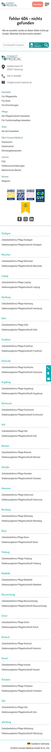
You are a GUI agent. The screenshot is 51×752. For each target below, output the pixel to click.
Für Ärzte (6, 101)
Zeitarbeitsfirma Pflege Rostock (17, 643)
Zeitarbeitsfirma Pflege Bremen (16, 452)
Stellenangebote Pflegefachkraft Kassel (20, 669)
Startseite (6, 92)
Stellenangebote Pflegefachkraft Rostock (21, 648)
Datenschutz (8, 146)
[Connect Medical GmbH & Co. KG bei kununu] (11, 195)
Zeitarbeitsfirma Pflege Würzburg (17, 728)
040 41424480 (14, 76)
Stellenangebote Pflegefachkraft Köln (19, 329)
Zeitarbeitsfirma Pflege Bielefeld (17, 580)
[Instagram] (25, 219)
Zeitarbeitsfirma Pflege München (17, 261)
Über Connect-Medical (12, 137)
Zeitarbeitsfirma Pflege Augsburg (17, 388)
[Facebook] (19, 219)
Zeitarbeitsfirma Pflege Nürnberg (17, 516)
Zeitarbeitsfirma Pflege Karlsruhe (17, 367)
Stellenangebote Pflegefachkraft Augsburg (22, 393)
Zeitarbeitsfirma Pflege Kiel (14, 431)
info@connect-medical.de (19, 82)
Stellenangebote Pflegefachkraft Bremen (21, 457)
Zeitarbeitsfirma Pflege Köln (15, 325)
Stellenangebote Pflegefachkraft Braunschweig (24, 606)
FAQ (4, 161)
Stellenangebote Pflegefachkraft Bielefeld (21, 584)
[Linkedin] (31, 219)
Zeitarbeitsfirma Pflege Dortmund (18, 410)
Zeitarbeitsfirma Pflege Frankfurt (17, 346)
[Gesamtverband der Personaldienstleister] (40, 195)
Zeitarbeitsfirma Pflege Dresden (17, 473)
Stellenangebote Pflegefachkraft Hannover (22, 499)
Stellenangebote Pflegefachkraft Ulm (19, 712)
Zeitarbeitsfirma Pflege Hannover (17, 495)
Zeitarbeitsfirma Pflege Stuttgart (17, 240)
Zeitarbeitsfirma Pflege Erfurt (15, 622)
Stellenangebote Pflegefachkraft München (22, 266)
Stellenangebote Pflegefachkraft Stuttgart (21, 244)
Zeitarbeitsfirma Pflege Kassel (16, 664)
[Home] (9, 4)
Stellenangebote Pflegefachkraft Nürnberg (22, 521)
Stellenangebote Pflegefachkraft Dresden (21, 478)
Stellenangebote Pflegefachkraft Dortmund (22, 414)
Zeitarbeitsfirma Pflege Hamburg (17, 303)
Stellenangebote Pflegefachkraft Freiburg (21, 563)
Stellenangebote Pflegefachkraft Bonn (20, 542)
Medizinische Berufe (11, 170)
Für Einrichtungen (10, 105)
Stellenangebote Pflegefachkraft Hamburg (22, 308)
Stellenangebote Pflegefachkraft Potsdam (22, 691)
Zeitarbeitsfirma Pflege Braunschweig (20, 601)
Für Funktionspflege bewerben (16, 120)
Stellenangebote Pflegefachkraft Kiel (19, 436)
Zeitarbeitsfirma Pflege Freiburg (17, 558)
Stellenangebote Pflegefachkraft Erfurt (20, 627)
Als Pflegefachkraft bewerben (16, 116)
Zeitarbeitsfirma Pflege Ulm (15, 707)
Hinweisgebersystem (11, 150)
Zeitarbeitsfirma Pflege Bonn (15, 537)
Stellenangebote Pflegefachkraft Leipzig (21, 287)
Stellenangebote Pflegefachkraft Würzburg (22, 733)
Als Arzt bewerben (10, 131)
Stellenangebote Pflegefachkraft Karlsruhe (22, 372)
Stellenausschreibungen (13, 166)
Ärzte (4, 127)
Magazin (6, 181)
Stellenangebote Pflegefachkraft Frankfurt (22, 351)
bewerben (37, 4)
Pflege (5, 111)
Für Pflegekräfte (9, 96)
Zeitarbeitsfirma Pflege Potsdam (17, 686)
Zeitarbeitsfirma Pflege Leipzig (16, 282)
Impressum (7, 142)
